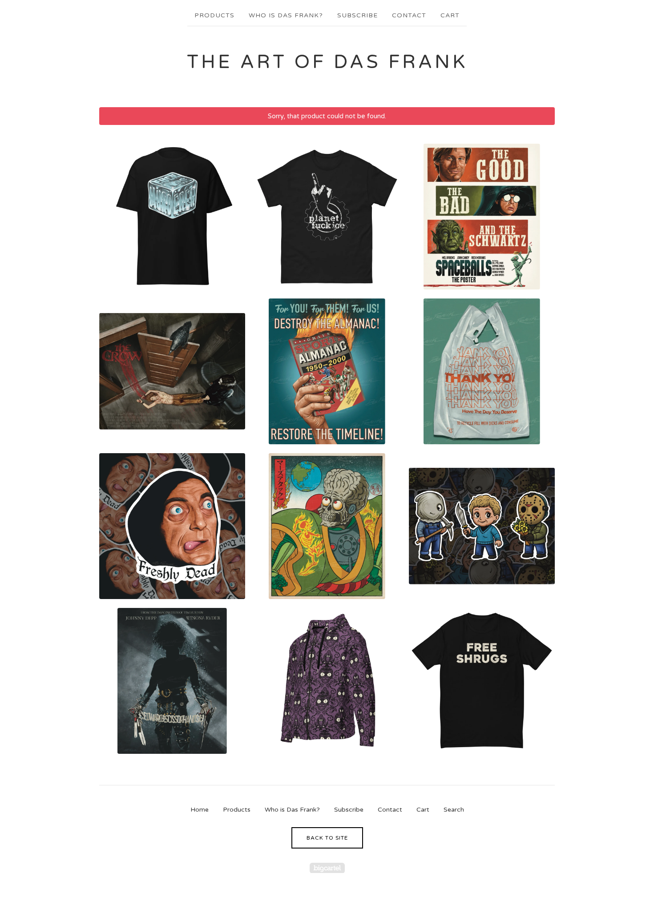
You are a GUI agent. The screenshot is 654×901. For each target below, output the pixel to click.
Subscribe (357, 15)
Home (199, 809)
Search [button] (454, 809)
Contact (409, 15)
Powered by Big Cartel (327, 868)
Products (214, 15)
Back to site (327, 838)
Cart (450, 15)
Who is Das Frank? (286, 15)
